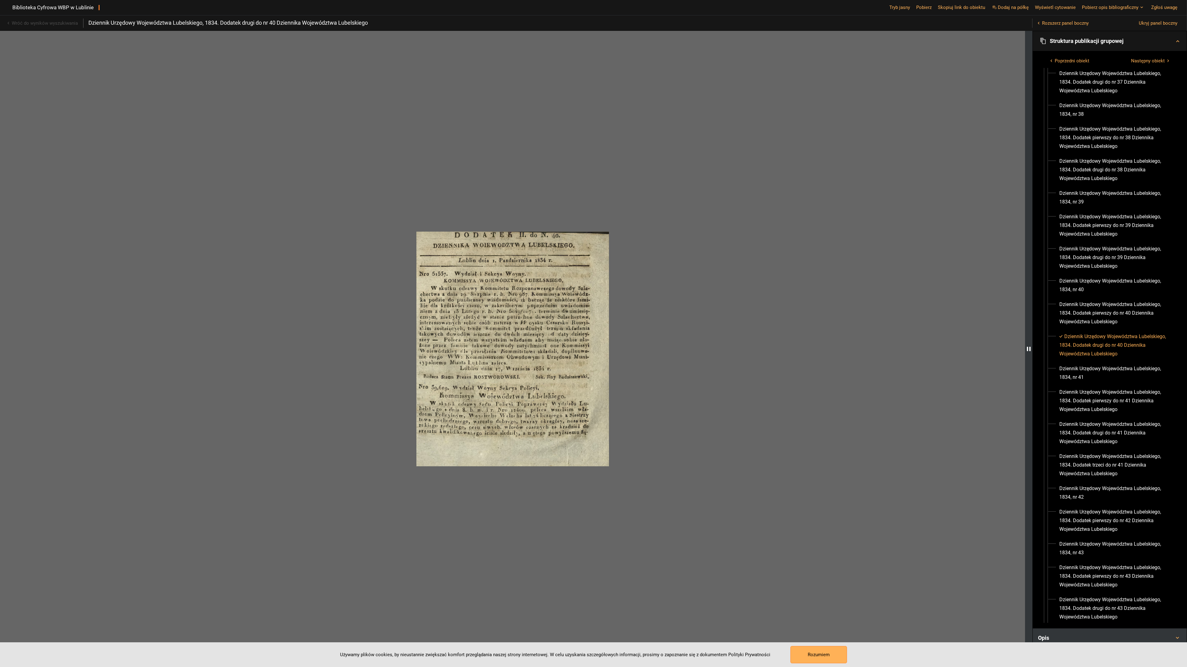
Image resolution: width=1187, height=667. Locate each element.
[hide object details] (1028, 349)
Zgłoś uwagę (1164, 7)
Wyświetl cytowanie (1055, 7)
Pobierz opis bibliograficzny (1110, 7)
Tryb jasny (899, 7)
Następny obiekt (1148, 61)
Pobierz (924, 7)
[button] (1110, 41)
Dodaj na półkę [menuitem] (1013, 7)
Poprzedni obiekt (1072, 61)
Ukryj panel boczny (1158, 23)
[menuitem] (1115, 82)
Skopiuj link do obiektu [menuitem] (961, 7)
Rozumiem (819, 654)
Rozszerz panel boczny (1065, 23)
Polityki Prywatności (749, 654)
